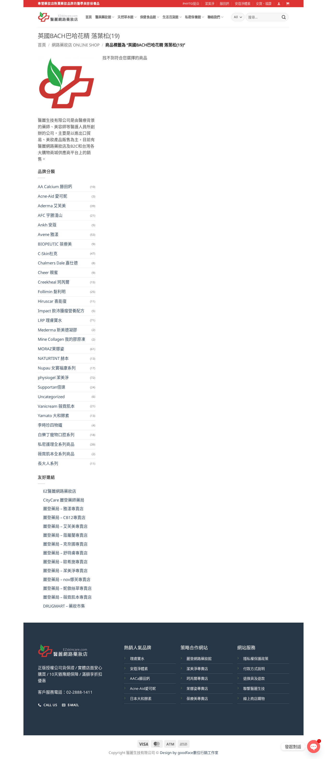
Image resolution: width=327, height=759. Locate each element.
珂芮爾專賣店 (197, 678)
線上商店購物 (254, 698)
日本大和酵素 (141, 698)
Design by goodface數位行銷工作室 (189, 752)
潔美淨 (209, 3)
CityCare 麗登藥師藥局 (63, 500)
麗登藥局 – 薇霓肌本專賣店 (67, 597)
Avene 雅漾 (48, 234)
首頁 (88, 17)
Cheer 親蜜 (48, 272)
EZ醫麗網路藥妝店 (59, 491)
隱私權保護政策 (255, 658)
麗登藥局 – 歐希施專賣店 (65, 561)
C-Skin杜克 (47, 253)
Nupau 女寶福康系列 (57, 368)
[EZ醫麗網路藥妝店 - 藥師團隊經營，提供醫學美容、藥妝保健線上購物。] (58, 17)
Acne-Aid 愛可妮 (52, 196)
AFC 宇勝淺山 (50, 215)
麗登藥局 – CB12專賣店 (64, 517)
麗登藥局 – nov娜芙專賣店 (66, 579)
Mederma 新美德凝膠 (57, 330)
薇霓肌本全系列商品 (56, 454)
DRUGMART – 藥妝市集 (64, 606)
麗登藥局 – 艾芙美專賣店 (65, 526)
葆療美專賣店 (197, 698)
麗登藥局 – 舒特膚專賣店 (65, 553)
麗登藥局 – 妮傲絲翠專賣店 (67, 588)
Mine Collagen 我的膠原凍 (61, 339)
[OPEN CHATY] (313, 746)
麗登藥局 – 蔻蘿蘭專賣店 (65, 535)
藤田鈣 (224, 3)
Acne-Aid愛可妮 (143, 688)
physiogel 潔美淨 (53, 377)
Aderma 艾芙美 (52, 205)
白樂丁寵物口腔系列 (56, 434)
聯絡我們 (214, 17)
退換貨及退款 (254, 678)
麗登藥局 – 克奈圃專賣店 (65, 544)
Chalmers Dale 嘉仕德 (58, 263)
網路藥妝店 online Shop (76, 45)
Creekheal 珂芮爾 (53, 282)
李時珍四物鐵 (50, 425)
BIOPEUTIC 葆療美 (55, 244)
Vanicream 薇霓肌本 (56, 406)
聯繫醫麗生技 (254, 688)
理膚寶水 (137, 658)
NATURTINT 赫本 (53, 358)
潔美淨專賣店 (197, 668)
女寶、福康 (263, 3)
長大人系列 (48, 463)
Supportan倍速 (51, 387)
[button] (278, 3)
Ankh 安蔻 (47, 225)
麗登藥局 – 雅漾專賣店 (63, 508)
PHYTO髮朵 (191, 3)
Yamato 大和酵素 (53, 415)
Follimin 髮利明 (52, 291)
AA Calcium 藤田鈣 (55, 186)
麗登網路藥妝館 (199, 658)
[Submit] (284, 17)
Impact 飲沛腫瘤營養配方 (61, 310)
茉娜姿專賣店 (197, 688)
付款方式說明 (254, 668)
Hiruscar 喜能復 (52, 301)
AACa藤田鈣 (140, 678)
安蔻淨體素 (242, 3)
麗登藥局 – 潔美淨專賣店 (65, 570)
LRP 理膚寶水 (50, 320)
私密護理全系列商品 (56, 444)
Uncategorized (51, 396)
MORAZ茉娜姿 (51, 349)
